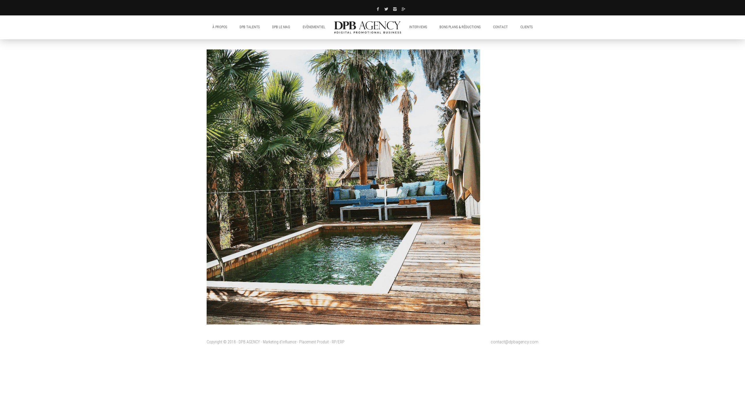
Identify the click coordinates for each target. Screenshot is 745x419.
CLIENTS (526, 27)
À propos (219, 27)
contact (500, 27)
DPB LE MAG (281, 27)
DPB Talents (250, 27)
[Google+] (403, 9)
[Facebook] (378, 9)
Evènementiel (314, 27)
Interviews (418, 27)
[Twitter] (386, 9)
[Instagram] (395, 9)
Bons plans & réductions (459, 27)
